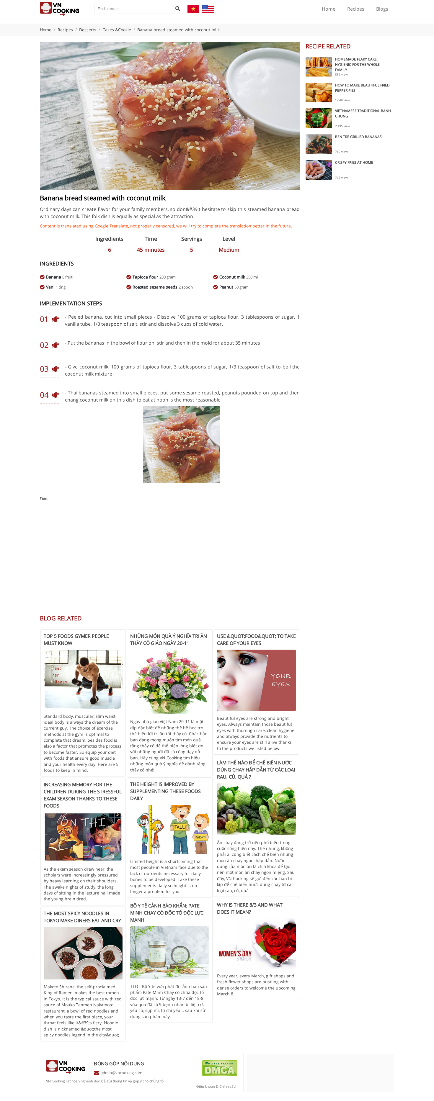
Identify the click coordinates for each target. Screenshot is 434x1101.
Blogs (382, 9)
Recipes (355, 9)
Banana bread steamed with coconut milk (178, 29)
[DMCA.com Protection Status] (219, 1074)
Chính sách (228, 1086)
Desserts (87, 29)
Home (328, 9)
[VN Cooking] (64, 9)
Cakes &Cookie (116, 29)
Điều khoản (205, 1086)
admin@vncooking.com (121, 1072)
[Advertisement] (169, 561)
